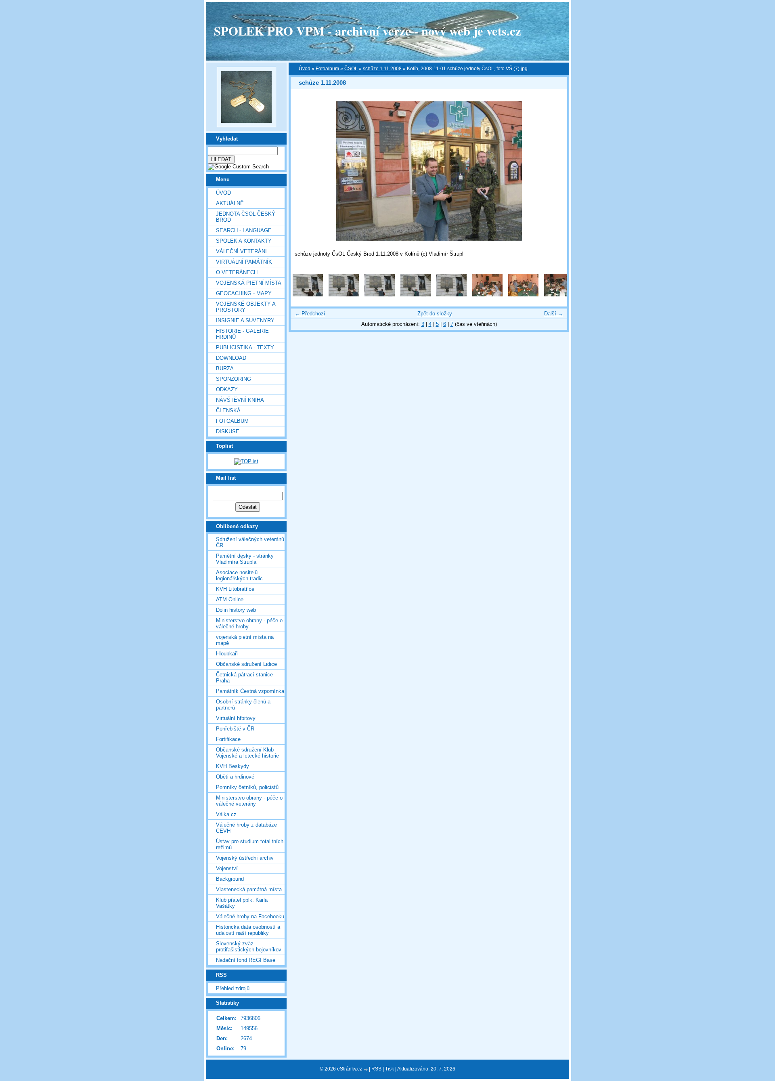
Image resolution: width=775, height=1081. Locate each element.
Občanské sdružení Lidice (246, 664)
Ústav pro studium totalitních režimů (249, 844)
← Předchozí (310, 314)
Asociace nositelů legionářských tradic (239, 575)
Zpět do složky (434, 314)
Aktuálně (230, 203)
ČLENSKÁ (228, 410)
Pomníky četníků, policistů (247, 787)
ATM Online (229, 599)
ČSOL (351, 68)
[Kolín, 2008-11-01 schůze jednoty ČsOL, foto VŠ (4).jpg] (523, 295)
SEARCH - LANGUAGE (244, 230)
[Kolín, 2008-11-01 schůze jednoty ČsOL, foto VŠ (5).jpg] (559, 295)
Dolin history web (236, 610)
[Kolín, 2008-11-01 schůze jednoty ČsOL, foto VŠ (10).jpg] (308, 295)
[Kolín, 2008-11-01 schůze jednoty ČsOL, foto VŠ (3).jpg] (487, 295)
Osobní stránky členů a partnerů (243, 705)
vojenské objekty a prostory (245, 307)
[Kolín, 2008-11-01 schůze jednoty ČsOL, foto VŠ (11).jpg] (344, 295)
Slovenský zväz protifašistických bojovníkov (248, 946)
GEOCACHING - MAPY (244, 293)
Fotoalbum (232, 421)
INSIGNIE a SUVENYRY (245, 320)
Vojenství (227, 868)
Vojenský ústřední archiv (245, 858)
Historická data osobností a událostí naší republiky (248, 930)
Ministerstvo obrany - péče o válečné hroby (249, 623)
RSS (376, 1068)
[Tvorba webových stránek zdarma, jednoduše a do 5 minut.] (366, 1069)
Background (230, 879)
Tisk (389, 1068)
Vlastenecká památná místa (249, 889)
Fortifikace (228, 739)
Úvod (223, 193)
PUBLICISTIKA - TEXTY (245, 347)
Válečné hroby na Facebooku (250, 916)
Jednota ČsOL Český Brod (245, 217)
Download (231, 358)
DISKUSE (227, 431)
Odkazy (227, 389)
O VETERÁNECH (237, 272)
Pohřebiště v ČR (235, 729)
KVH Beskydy (232, 766)
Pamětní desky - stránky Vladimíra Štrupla (245, 559)
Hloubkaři (227, 654)
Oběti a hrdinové (235, 777)
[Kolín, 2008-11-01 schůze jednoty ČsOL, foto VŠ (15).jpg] (451, 295)
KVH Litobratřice (235, 589)
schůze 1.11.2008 (382, 68)
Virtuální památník (244, 262)
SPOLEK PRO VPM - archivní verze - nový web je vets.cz (367, 31)
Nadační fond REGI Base (245, 960)
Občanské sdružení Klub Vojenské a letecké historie (247, 753)
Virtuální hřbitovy (236, 718)
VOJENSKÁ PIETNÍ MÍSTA (248, 283)
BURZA (225, 368)
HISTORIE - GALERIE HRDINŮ (242, 334)
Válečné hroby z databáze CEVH (246, 828)
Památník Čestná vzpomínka (250, 691)
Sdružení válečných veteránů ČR (250, 542)
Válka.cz (226, 814)
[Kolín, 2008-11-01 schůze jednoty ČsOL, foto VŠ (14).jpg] (415, 295)
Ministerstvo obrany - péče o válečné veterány (249, 801)
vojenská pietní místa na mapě (245, 640)
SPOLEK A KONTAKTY (244, 241)
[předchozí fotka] (304, 171)
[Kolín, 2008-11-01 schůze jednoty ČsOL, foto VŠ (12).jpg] (379, 295)
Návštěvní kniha (240, 400)
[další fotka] (554, 171)
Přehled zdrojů (232, 988)
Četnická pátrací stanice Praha (244, 678)
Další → (553, 314)
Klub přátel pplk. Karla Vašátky (242, 903)
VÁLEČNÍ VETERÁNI (241, 251)
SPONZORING (233, 379)
